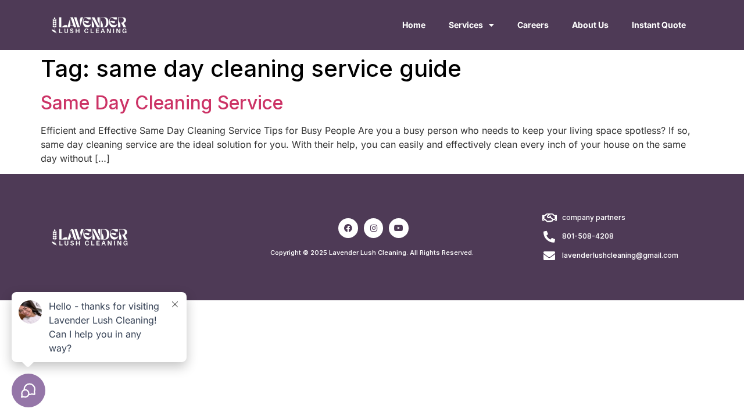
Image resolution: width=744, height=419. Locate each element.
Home (413, 25)
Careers (533, 25)
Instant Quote (659, 25)
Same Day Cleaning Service (162, 102)
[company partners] (549, 218)
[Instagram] (374, 228)
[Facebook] (348, 228)
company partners (593, 217)
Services (466, 25)
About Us (590, 25)
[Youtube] (399, 228)
